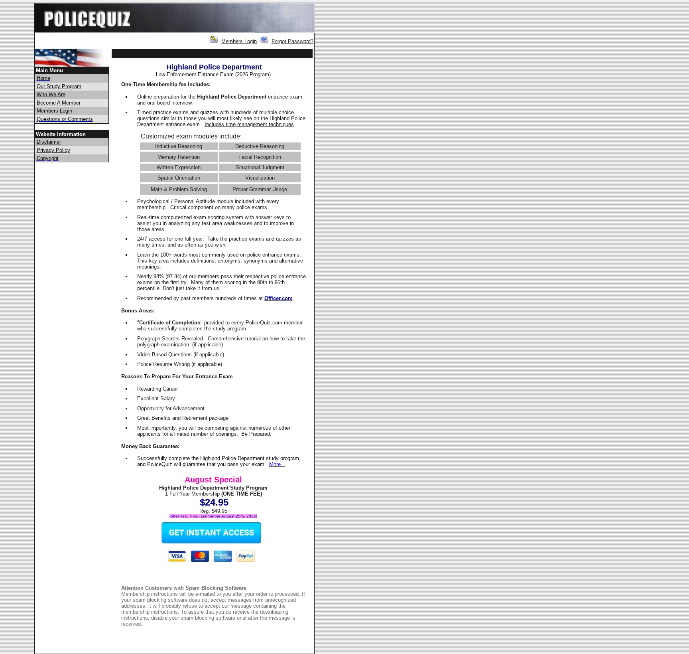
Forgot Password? (292, 41)
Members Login (239, 41)
